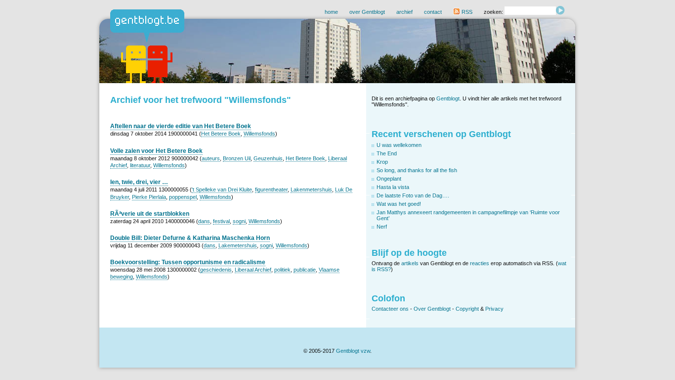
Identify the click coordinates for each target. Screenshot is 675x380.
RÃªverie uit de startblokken (149, 213)
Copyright (467, 309)
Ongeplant (389, 179)
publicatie (305, 270)
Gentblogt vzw (353, 351)
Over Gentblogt (432, 309)
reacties (479, 263)
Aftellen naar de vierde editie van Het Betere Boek (180, 126)
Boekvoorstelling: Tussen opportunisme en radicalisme (187, 262)
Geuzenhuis (268, 158)
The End (387, 153)
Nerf (382, 227)
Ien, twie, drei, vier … (139, 182)
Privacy (494, 309)
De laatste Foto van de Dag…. (413, 195)
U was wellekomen (399, 145)
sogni (239, 221)
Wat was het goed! (399, 204)
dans (204, 221)
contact (433, 12)
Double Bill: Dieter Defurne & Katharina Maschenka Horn (190, 238)
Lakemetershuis (237, 245)
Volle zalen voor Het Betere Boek (156, 150)
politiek (282, 270)
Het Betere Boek (221, 134)
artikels (410, 263)
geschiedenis (216, 270)
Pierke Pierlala (149, 197)
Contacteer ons (390, 309)
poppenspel (183, 197)
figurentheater (271, 189)
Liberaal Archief (253, 270)
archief (404, 12)
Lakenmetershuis (311, 189)
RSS (466, 12)
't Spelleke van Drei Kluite (222, 189)
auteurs (211, 158)
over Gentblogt (367, 12)
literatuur (140, 165)
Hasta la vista (393, 187)
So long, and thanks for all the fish (417, 170)
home (331, 12)
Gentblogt (448, 98)
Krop (382, 162)
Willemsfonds (259, 134)
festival (221, 221)
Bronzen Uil (237, 158)
